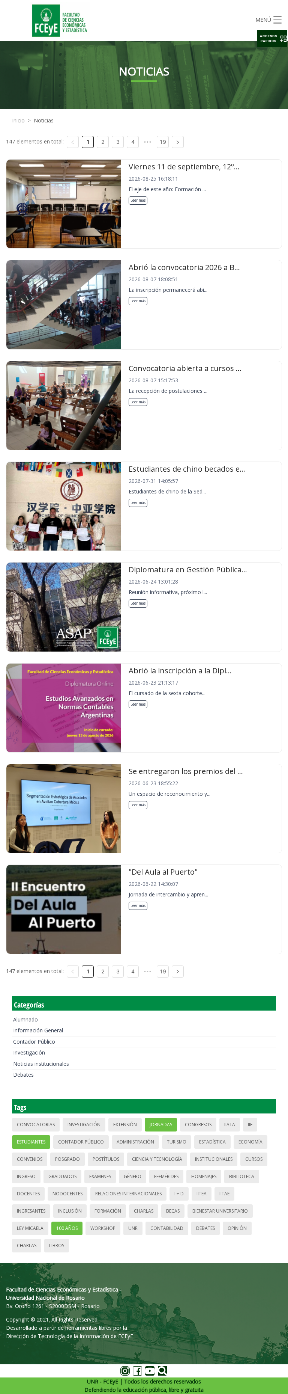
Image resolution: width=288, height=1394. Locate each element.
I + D (179, 1193)
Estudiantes (31, 1142)
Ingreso (26, 1176)
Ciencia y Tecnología (157, 1159)
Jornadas (161, 1124)
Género (132, 1176)
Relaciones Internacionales (128, 1193)
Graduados (62, 1176)
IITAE (224, 1193)
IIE (250, 1124)
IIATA (229, 1124)
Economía (250, 1142)
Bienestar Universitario (220, 1211)
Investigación (29, 1052)
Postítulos (106, 1159)
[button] (272, 38)
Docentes (28, 1193)
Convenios (29, 1159)
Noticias (44, 120)
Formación (107, 1211)
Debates (23, 1074)
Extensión (125, 1124)
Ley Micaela (30, 1228)
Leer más (138, 200)
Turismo (176, 1142)
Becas (173, 1211)
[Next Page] (178, 142)
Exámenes (100, 1176)
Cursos (253, 1159)
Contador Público (34, 1041)
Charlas (143, 1211)
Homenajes (203, 1176)
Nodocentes (67, 1193)
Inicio (18, 120)
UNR (133, 1228)
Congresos (198, 1124)
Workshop (103, 1228)
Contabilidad (166, 1228)
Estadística (212, 1142)
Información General (38, 1030)
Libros (56, 1245)
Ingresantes (31, 1211)
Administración (135, 1142)
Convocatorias (36, 1124)
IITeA (201, 1193)
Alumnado (25, 1019)
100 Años (67, 1228)
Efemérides (166, 1176)
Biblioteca (241, 1176)
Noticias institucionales (41, 1063)
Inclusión (70, 1211)
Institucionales (213, 1159)
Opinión (237, 1228)
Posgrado (67, 1159)
